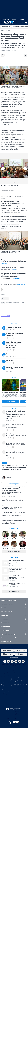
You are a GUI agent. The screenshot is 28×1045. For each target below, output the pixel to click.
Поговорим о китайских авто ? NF (14, 334)
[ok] (12, 661)
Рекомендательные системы (14, 702)
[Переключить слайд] (3, 168)
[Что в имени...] (4, 355)
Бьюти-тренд (5, 298)
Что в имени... (11, 354)
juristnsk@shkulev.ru (16, 681)
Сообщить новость (7, 604)
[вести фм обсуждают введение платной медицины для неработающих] (4, 346)
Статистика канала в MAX (9, 637)
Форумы (14, 323)
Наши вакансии (5, 626)
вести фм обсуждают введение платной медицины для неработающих (14, 344)
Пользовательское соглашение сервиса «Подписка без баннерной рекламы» (14, 705)
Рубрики (3, 607)
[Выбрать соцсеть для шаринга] (25, 55)
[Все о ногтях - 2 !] (4, 362)
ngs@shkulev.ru (20, 679)
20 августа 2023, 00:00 (5, 50)
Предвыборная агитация (8, 634)
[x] (19, 661)
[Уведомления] (23, 23)
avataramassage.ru (21, 284)
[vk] (8, 661)
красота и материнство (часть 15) (14, 368)
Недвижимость (5, 19)
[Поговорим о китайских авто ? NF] (4, 336)
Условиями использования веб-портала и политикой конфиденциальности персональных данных (14, 694)
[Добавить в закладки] (3, 55)
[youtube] (23, 661)
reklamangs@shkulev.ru (21, 685)
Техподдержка (5, 630)
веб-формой (24, 682)
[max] (15, 661)
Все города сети (6, 641)
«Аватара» (13, 269)
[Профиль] (26, 23)
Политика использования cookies (14, 700)
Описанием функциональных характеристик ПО (14, 692)
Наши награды (5, 622)
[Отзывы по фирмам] (4, 328)
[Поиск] (19, 23)
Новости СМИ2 (5, 316)
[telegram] (4, 661)
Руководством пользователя (14, 691)
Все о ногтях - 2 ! (12, 360)
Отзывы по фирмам (13, 327)
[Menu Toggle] (1, 23)
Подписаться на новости (8, 600)
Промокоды (13, 19)
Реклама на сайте (6, 611)
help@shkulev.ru (10, 682)
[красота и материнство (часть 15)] (4, 369)
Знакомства (21, 19)
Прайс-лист (4, 615)
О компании (4, 619)
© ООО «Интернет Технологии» (14, 718)
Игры (14, 377)
